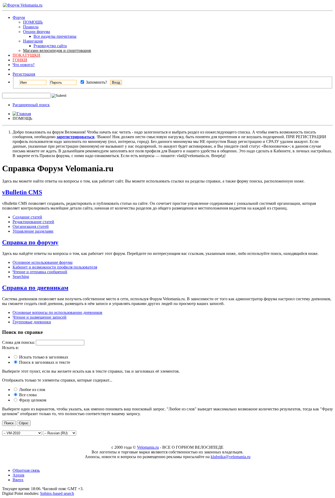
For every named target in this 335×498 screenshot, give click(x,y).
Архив (18, 475)
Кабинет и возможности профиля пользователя (55, 267)
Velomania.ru (148, 447)
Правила (30, 27)
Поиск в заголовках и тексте (44, 362)
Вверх (18, 480)
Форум (19, 17)
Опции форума (36, 31)
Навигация (33, 41)
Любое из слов (31, 389)
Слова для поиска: (18, 342)
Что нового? (24, 64)
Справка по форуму (30, 242)
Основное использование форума (42, 262)
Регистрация (24, 74)
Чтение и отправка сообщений (40, 272)
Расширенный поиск (31, 105)
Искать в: (10, 347)
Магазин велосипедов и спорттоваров (57, 50)
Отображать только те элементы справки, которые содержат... (57, 380)
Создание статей (27, 217)
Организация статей (31, 226)
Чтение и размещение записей (39, 317)
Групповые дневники (32, 322)
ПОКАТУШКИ (26, 55)
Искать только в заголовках (43, 357)
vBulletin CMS (22, 192)
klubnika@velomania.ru (230, 456)
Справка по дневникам (35, 287)
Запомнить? (96, 82)
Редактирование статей (33, 221)
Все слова (27, 395)
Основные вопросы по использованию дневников (57, 312)
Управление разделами (33, 231)
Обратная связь (26, 470)
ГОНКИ (20, 60)
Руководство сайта (50, 46)
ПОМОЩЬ (33, 22)
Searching (21, 276)
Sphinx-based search (57, 493)
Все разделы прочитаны (55, 36)
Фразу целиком (32, 400)
